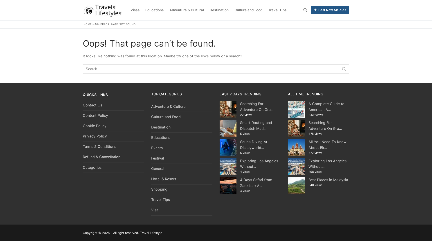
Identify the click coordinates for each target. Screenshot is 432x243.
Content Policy (95, 115)
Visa (154, 210)
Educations (160, 137)
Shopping (159, 189)
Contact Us (92, 105)
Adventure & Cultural (169, 106)
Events (157, 148)
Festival (157, 158)
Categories (92, 167)
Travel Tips (160, 199)
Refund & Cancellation (101, 157)
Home (87, 24)
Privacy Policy (95, 136)
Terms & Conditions (99, 146)
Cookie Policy (94, 126)
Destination (161, 127)
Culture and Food (166, 117)
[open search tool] (305, 10)
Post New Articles (331, 10)
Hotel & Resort (163, 179)
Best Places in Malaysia (328, 180)
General (157, 168)
